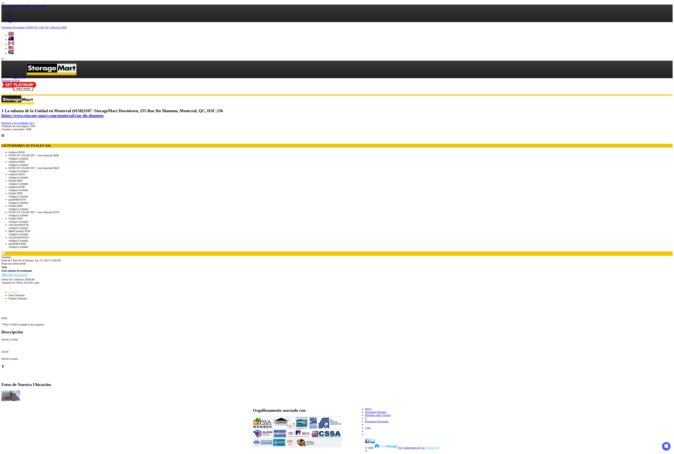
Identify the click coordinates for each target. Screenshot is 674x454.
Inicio (368, 408)
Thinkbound (432, 447)
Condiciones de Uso (413, 447)
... (2, 373)
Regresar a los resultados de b (17, 122)
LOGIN (21, 77)
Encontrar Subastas (375, 412)
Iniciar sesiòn (39, 6)
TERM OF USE (35, 27)
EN (10, 15)
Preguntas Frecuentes (13, 27)
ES (10, 21)
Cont (368, 427)
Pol (46, 27)
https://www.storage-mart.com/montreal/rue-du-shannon (52, 115)
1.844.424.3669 (58, 27)
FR (10, 18)
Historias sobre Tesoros (378, 415)
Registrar (26, 6)
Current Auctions (10, 6)
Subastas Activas (10, 80)
